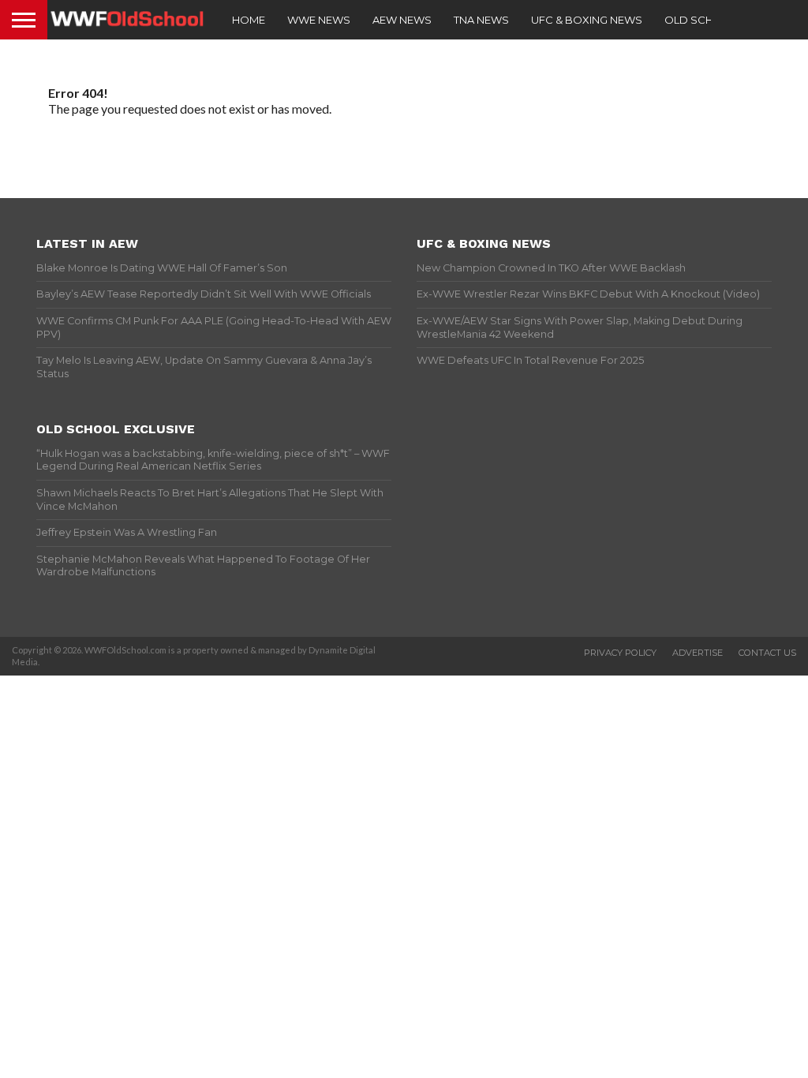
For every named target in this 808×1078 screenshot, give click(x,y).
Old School (701, 19)
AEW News (402, 19)
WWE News (318, 19)
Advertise (697, 652)
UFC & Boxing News (586, 19)
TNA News (481, 19)
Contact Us (767, 652)
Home (248, 19)
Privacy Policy (620, 652)
